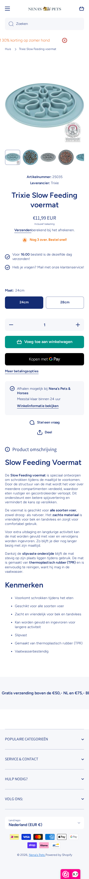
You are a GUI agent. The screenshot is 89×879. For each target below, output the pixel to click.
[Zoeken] (9, 24)
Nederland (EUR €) (25, 824)
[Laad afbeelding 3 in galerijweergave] (48, 157)
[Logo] (44, 8)
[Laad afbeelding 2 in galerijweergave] (30, 157)
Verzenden (22, 230)
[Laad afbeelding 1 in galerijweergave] (12, 157)
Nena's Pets (37, 855)
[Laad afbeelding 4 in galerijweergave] (66, 157)
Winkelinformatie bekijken (38, 406)
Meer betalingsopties (22, 371)
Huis (8, 49)
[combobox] (44, 24)
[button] (44, 432)
